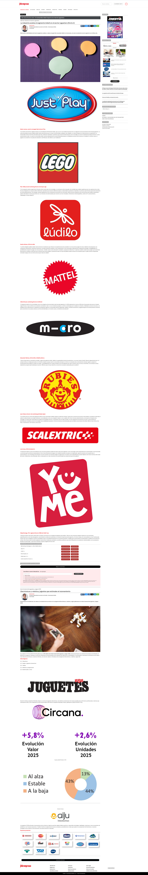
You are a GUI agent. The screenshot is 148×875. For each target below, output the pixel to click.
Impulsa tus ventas (105, 125)
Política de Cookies (90, 869)
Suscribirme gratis (78, 573)
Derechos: (72, 581)
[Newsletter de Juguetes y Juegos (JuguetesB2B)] (115, 59)
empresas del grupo (59, 581)
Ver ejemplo (43, 571)
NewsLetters (52, 869)
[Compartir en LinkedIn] (95, 26)
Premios (60, 9)
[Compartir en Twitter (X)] (92, 26)
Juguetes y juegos (24, 9)
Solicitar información (65, 546)
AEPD (73, 582)
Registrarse (52, 867)
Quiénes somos (71, 870)
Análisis (38, 9)
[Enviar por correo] (86, 26)
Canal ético (70, 867)
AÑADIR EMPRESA (111, 868)
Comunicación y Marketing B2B (108, 127)
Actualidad (32, 9)
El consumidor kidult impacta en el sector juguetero (49, 18)
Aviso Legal (33, 579)
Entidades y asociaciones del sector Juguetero (113, 117)
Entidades (70, 9)
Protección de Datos (90, 867)
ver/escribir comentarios (60, 860)
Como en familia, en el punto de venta (110, 97)
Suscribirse (115, 81)
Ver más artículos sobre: (28, 18)
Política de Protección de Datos (41, 579)
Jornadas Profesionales (106, 124)
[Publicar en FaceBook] (89, 26)
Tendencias (48, 9)
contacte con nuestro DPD (39, 582)
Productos (54, 9)
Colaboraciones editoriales (91, 870)
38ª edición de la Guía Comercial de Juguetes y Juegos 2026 (56, 653)
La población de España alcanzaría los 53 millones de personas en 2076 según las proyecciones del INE (113, 102)
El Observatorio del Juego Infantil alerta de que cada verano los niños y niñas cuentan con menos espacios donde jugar (114, 89)
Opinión (43, 9)
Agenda (65, 9)
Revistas (75, 9)
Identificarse (52, 865)
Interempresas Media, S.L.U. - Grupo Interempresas (75, 873)
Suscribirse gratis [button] (118, 3)
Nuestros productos (72, 869)
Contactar (70, 865)
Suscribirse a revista (54, 870)
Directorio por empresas (108, 118)
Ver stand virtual (75, 546)
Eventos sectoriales (106, 128)
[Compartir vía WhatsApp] (97, 26)
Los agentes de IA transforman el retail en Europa (112, 93)
